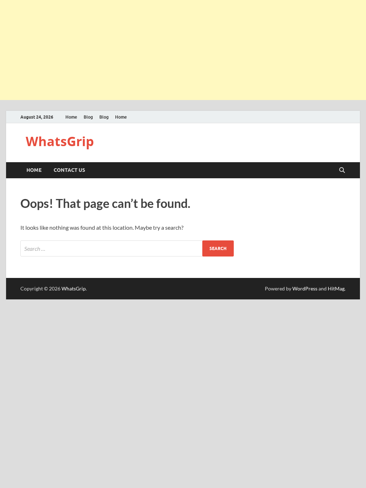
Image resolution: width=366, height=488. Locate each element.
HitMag (336, 288)
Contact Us (69, 170)
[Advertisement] (183, 50)
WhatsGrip (60, 141)
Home (71, 117)
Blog (88, 117)
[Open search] (342, 170)
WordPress (304, 288)
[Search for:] (127, 248)
